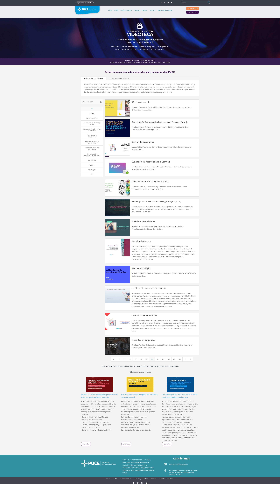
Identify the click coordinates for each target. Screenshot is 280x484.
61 (152, 359)
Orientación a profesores (93, 78)
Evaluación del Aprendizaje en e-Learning (151, 161)
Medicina (92, 165)
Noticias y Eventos (140, 10)
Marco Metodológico (141, 268)
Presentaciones (92, 118)
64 (169, 359)
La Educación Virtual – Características (149, 288)
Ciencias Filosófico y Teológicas (92, 148)
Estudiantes (192, 8)
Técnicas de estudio (141, 102)
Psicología (92, 170)
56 (124, 359)
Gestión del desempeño (143, 142)
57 (130, 359)
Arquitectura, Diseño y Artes (92, 123)
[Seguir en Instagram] (168, 2)
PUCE (116, 10)
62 (157, 359)
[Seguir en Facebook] (161, 2)
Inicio (110, 10)
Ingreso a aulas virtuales (84, 3)
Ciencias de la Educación (92, 136)
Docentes (192, 12)
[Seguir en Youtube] (171, 2)
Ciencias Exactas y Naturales (92, 142)
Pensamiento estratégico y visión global (150, 181)
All (92, 109)
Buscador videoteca (165, 10)
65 (174, 359)
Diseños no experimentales (144, 315)
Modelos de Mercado (141, 241)
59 (141, 359)
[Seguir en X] (164, 2)
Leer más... (86, 444)
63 (163, 359)
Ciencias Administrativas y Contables (92, 130)
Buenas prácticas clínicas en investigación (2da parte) (156, 201)
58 (135, 359)
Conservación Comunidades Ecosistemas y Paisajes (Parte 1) (159, 122)
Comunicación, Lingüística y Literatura (92, 155)
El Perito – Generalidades (143, 221)
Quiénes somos (126, 10)
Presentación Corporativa (143, 340)
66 (180, 359)
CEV (92, 174)
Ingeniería (92, 160)
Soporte (152, 10)
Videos (92, 113)
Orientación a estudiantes (119, 78)
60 (146, 359)
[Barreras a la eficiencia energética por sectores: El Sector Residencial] (140, 390)
